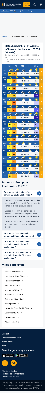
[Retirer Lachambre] (17, 11)
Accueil (5, 37)
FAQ (4, 345)
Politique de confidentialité (13, 374)
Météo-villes (7, 341)
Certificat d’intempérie (11, 338)
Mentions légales (9, 371)
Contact (5, 334)
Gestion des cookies (10, 376)
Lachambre (5, 11)
